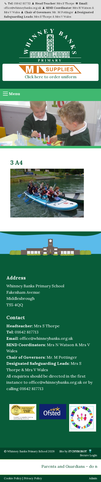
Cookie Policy (13, 478)
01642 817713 (22, 3)
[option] (23, 412)
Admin (93, 478)
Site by (73, 451)
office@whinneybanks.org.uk (22, 8)
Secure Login (88, 455)
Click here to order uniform (50, 76)
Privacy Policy (33, 478)
